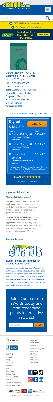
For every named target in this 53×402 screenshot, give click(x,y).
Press (8, 368)
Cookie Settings (12, 377)
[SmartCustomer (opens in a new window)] (27, 181)
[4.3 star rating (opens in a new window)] (33, 177)
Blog (8, 360)
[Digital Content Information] (31, 134)
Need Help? (16, 395)
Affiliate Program (36, 346)
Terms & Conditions (13, 382)
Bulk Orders (10, 354)
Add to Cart (37, 124)
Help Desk (33, 357)
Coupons (9, 363)
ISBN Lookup (34, 360)
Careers (9, 357)
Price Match (10, 371)
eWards (9, 365)
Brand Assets (34, 351)
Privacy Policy (11, 374)
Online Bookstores (13, 385)
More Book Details (14, 102)
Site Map (9, 380)
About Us (33, 340)
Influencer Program (37, 348)
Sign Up (39, 325)
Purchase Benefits (14, 106)
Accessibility (34, 343)
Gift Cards (33, 354)
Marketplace (34, 363)
